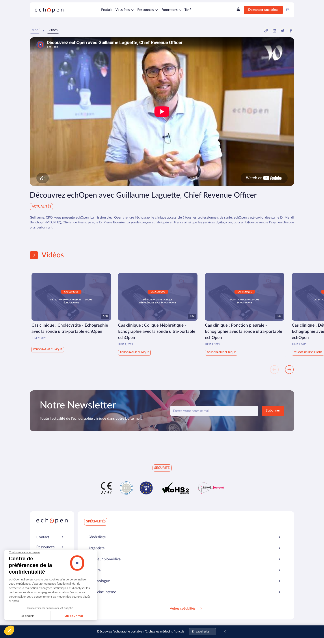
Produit (106, 9)
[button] (125, 10)
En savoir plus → (202, 631)
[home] (49, 10)
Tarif (187, 9)
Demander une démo (263, 9)
